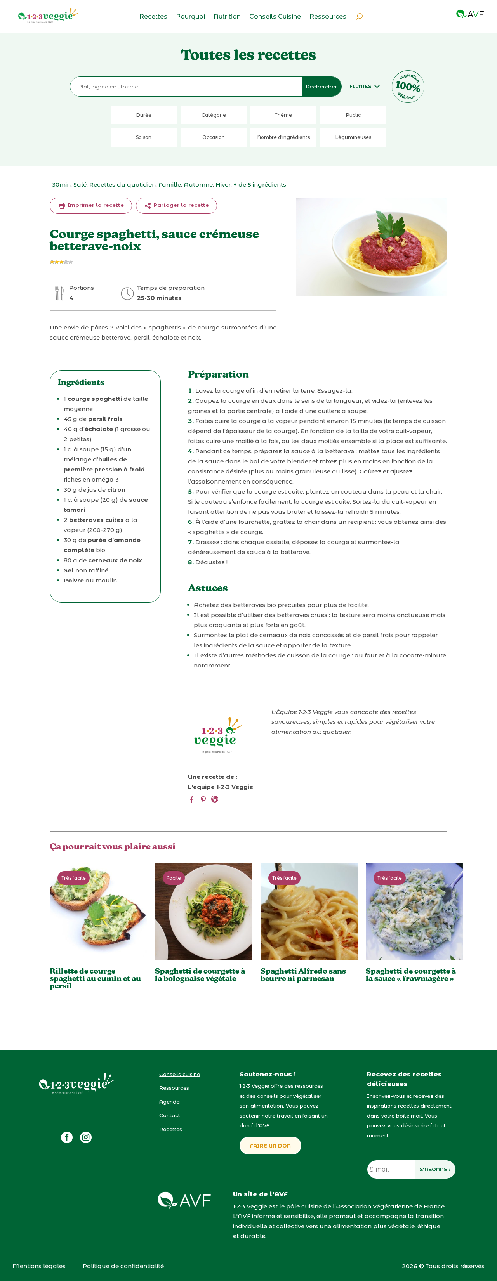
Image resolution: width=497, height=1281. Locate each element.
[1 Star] (52, 262)
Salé (80, 184)
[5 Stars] (70, 262)
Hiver (223, 184)
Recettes (153, 17)
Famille (169, 184)
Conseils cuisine (179, 1074)
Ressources (327, 17)
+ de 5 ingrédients (259, 184)
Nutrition (227, 17)
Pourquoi (190, 17)
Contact (169, 1115)
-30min (60, 184)
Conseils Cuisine (275, 17)
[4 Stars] (66, 262)
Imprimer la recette (95, 205)
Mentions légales (39, 1266)
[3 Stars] (61, 262)
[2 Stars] (56, 262)
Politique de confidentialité (123, 1266)
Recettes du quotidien (122, 184)
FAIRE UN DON (270, 1145)
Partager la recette (180, 205)
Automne (198, 184)
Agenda (169, 1102)
